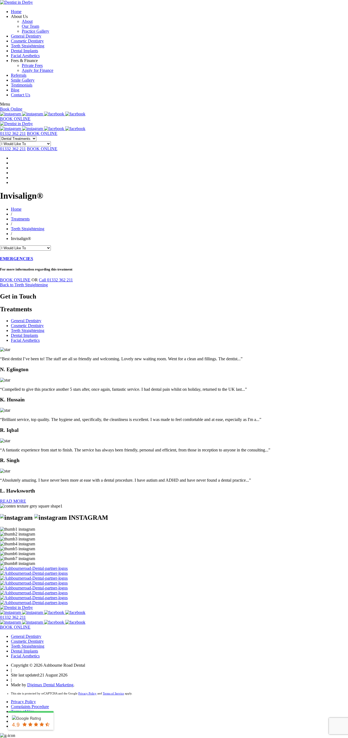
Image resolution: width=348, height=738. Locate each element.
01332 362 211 (13, 133)
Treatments (20, 219)
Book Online (11, 109)
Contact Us (20, 95)
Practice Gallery (35, 31)
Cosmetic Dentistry (27, 41)
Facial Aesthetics (25, 55)
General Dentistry (26, 36)
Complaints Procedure (30, 706)
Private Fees (32, 65)
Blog (15, 90)
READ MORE (13, 501)
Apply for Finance (37, 70)
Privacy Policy (87, 693)
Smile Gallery (23, 80)
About (27, 21)
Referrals (18, 75)
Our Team (30, 26)
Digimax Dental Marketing (50, 684)
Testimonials (21, 85)
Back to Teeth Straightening (24, 284)
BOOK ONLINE (15, 118)
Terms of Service (113, 693)
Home (16, 11)
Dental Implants (24, 50)
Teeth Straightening (27, 46)
